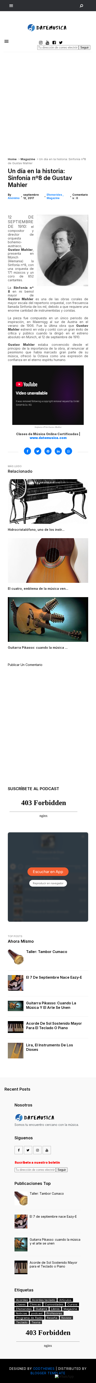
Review (66, 1318)
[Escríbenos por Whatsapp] (64, 1376)
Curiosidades (54, 1304)
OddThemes (44, 1368)
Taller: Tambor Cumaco (46, 951)
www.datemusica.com (48, 438)
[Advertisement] (48, 102)
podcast (37, 1313)
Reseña (52, 1318)
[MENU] (11, 5)
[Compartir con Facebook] (27, 451)
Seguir (84, 47)
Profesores (54, 1313)
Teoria (35, 1322)
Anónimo (14, 198)
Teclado (21, 1322)
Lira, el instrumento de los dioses (49, 1047)
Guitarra (41, 1309)
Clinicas (35, 1304)
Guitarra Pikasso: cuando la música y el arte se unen (51, 1005)
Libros (55, 1309)
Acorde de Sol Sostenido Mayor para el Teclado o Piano (54, 1025)
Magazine (28, 159)
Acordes (22, 1300)
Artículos (65, 1300)
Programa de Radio (29, 1318)
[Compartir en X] (37, 451)
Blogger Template (48, 1373)
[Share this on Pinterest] (48, 451)
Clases (21, 1304)
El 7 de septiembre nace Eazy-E (54, 977)
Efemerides (55, 194)
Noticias (21, 1313)
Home (12, 159)
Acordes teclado (43, 1300)
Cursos (72, 1304)
